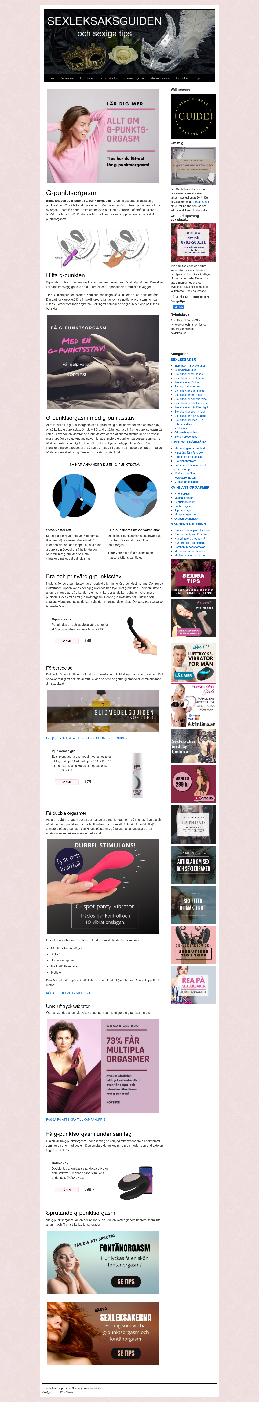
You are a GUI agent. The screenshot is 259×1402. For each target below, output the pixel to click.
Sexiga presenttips (185, 436)
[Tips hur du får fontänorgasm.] (103, 1262)
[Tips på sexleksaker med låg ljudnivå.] (193, 746)
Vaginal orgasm (184, 497)
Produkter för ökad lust (188, 456)
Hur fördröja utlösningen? (189, 542)
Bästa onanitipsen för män (190, 534)
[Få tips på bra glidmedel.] (103, 710)
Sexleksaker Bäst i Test (189, 390)
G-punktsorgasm (184, 502)
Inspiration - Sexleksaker (189, 365)
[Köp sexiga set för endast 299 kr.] (193, 784)
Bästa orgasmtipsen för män (192, 530)
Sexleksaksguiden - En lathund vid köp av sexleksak (188, 424)
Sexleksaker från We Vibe (190, 399)
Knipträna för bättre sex (188, 452)
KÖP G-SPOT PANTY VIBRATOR (68, 993)
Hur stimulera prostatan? (189, 538)
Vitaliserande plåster (186, 482)
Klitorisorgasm (183, 493)
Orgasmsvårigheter (186, 518)
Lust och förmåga (108, 78)
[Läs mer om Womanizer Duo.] (103, 1065)
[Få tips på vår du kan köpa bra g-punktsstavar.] (103, 361)
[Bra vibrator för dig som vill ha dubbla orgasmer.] (103, 886)
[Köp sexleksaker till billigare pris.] (193, 985)
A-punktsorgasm (184, 510)
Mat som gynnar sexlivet (189, 448)
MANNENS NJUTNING (188, 524)
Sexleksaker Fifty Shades (190, 415)
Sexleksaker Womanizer (189, 411)
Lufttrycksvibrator (185, 370)
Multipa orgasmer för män (190, 555)
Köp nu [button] (66, 641)
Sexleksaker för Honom (189, 378)
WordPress (66, 1392)
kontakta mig (201, 202)
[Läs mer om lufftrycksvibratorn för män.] (193, 662)
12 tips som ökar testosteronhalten (185, 475)
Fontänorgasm (183, 506)
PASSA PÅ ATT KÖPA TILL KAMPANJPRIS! (76, 1119)
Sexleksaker (67, 78)
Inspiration (182, 78)
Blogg (196, 78)
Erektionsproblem (185, 461)
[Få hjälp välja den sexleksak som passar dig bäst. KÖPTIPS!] (193, 824)
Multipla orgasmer (185, 514)
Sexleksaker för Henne (188, 374)
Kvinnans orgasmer (134, 78)
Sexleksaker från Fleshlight (191, 407)
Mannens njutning (160, 78)
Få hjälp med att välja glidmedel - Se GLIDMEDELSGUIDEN (87, 738)
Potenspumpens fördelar (189, 547)
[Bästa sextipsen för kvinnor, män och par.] (193, 578)
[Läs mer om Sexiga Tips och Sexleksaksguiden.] (193, 165)
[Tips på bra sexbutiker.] (193, 945)
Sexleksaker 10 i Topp (188, 395)
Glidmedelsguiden (185, 432)
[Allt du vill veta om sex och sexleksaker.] (193, 864)
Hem (52, 78)
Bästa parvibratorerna (187, 386)
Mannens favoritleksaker (189, 551)
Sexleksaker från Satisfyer (190, 403)
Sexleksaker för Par (186, 382)
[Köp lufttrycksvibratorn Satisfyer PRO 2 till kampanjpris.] (193, 618)
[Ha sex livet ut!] (193, 904)
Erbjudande (86, 78)
